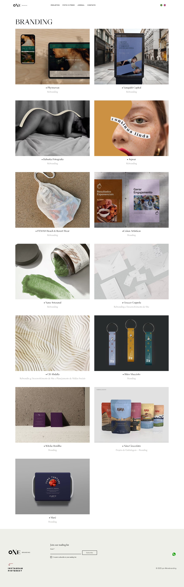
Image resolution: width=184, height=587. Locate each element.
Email (52, 549)
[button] (55, 5)
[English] (164, 5)
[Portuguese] (161, 5)
